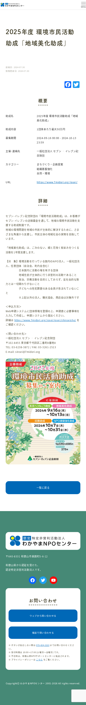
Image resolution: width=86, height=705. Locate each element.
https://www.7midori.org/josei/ (57, 182)
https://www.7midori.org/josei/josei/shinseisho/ (45, 320)
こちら (39, 659)
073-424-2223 (42, 645)
